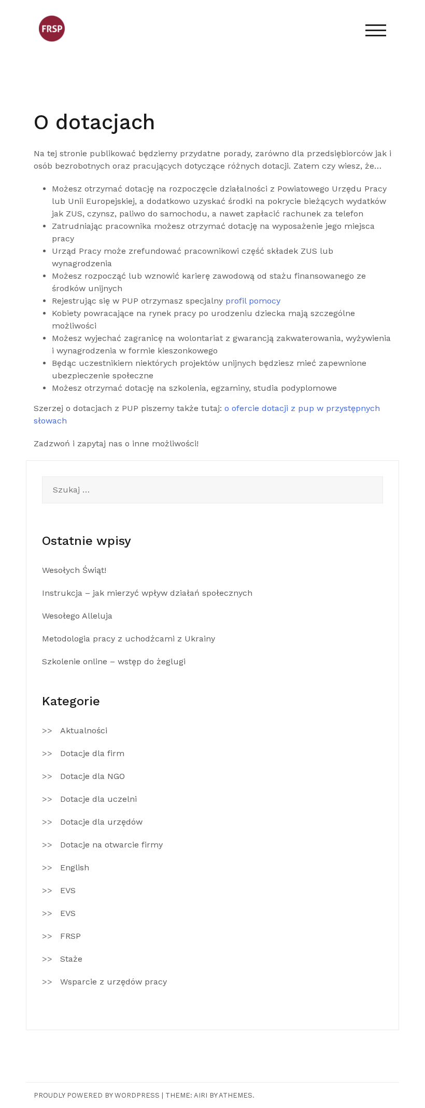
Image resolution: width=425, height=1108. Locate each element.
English (74, 867)
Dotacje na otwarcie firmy (111, 845)
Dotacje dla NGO (92, 776)
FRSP (70, 936)
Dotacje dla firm (92, 753)
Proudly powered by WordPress (97, 1095)
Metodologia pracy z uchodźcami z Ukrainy (128, 639)
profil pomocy (252, 301)
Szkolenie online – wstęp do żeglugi (114, 661)
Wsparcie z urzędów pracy (113, 982)
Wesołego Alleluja (77, 616)
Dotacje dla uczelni (98, 799)
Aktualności (83, 730)
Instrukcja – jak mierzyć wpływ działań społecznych (147, 593)
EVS (68, 890)
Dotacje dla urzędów (101, 822)
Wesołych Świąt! (74, 570)
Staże (71, 959)
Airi (200, 1095)
